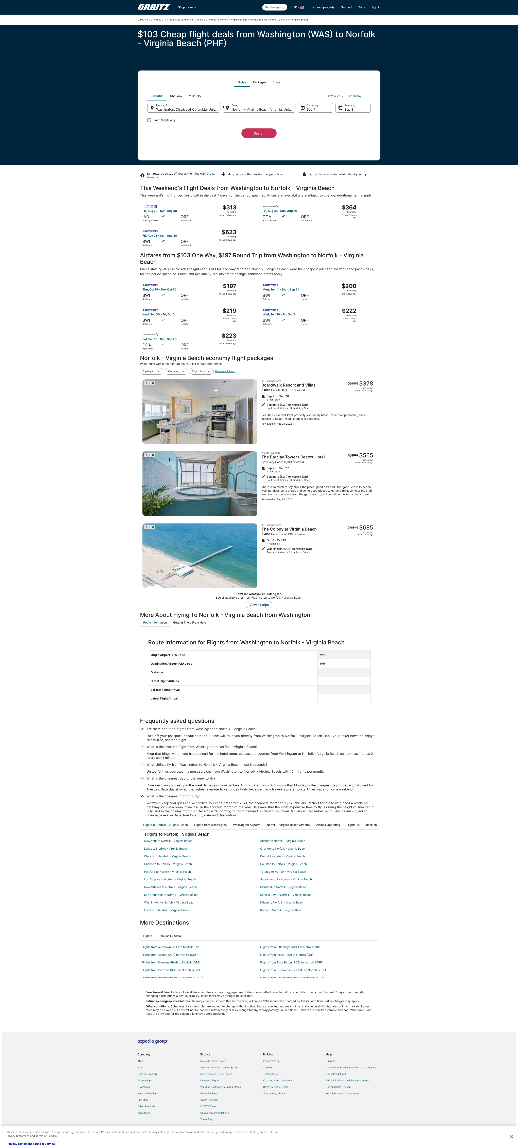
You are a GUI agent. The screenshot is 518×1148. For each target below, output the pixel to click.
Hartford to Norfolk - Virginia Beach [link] (167, 871)
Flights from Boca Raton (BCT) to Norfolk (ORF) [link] (291, 962)
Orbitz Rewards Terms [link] (275, 1086)
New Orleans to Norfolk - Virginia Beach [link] (170, 887)
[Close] (511, 1136)
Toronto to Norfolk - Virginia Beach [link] (283, 871)
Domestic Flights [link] (209, 1080)
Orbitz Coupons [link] (209, 1099)
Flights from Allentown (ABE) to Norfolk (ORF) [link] (171, 947)
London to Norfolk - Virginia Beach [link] (167, 910)
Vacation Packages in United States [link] (220, 1086)
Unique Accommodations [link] (214, 1112)
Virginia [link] (200, 19)
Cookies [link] (267, 1067)
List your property (323, 7)
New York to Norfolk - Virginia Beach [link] (168, 841)
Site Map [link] (143, 1099)
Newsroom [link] (144, 1086)
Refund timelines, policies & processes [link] (347, 1080)
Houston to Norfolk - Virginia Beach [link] (283, 864)
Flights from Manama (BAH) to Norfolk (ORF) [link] (171, 962)
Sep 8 (348, 109)
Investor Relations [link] (148, 1093)
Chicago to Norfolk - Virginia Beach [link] (167, 856)
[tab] (242, 82)
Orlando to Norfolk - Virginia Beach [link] (283, 848)
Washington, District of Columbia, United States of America (188, 109)
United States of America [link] (179, 19)
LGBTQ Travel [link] (208, 1106)
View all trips (259, 605)
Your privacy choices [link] (275, 1093)
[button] (259, 922)
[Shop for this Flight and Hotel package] (317, 411)
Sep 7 (311, 109)
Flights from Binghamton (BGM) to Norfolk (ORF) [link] (292, 977)
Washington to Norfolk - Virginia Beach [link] (169, 902)
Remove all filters (225, 371)
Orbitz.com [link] (144, 19)
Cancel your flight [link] (336, 1073)
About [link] (141, 1061)
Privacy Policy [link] (271, 1061)
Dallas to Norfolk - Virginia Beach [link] (166, 848)
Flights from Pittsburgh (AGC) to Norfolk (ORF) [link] (291, 947)
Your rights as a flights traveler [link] (343, 1093)
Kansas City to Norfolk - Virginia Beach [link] (285, 894)
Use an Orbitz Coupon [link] (338, 1086)
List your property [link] (147, 1073)
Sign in (376, 7)
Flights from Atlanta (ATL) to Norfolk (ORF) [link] (170, 954)
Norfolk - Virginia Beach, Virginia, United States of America (263, 109)
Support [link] (330, 1061)
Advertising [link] (144, 1112)
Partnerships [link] (145, 1080)
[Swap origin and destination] (222, 107)
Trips (361, 7)
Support (346, 7)
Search (259, 133)
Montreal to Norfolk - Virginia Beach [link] (283, 887)
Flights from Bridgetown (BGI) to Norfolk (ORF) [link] (172, 977)
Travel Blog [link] (206, 1119)
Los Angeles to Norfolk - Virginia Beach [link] (170, 879)
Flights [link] (157, 19)
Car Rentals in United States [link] (216, 1073)
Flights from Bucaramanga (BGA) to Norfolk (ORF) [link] (293, 970)
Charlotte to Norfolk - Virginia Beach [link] (168, 864)
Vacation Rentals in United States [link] (219, 1067)
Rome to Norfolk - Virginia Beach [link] (281, 910)
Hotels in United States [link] (213, 1061)
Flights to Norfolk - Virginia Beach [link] (228, 19)
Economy (355, 96)
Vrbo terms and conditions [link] (277, 1080)
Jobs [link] (140, 1067)
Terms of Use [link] (270, 1073)
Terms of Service (44, 1143)
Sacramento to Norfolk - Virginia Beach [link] (286, 879)
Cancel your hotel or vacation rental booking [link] (351, 1067)
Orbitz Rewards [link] (146, 1106)
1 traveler (334, 96)
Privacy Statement (19, 1143)
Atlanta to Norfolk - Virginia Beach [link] (282, 841)
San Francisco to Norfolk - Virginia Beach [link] (171, 894)
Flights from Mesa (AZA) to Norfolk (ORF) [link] (287, 954)
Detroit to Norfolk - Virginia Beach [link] (282, 856)
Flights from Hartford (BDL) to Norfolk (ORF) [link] (171, 970)
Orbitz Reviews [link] (209, 1093)
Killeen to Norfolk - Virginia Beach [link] (282, 902)
